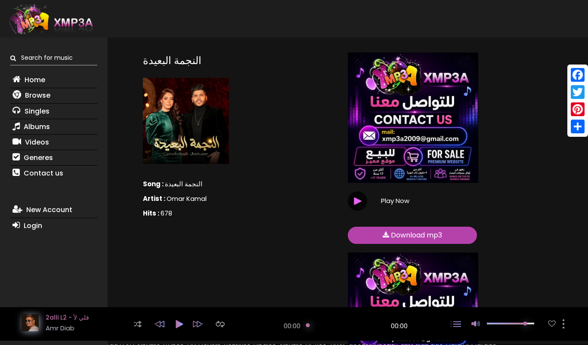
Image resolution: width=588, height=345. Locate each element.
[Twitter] (577, 92)
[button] (138, 324)
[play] (552, 323)
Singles (36, 111)
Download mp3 (415, 235)
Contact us (42, 173)
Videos (36, 142)
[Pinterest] (577, 109)
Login (32, 226)
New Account (48, 210)
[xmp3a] (50, 18)
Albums (36, 127)
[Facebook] (577, 74)
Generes (37, 158)
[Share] (577, 126)
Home (34, 80)
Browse (36, 95)
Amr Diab (60, 328)
